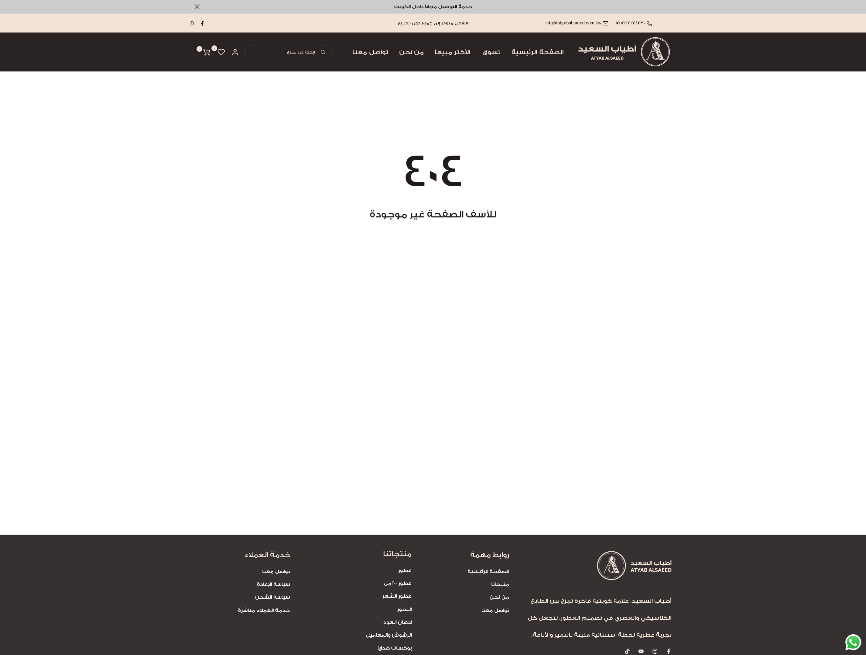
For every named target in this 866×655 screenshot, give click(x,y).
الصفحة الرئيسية (537, 52)
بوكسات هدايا (395, 648)
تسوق (491, 52)
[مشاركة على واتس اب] (192, 23)
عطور (405, 570)
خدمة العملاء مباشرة (264, 610)
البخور (404, 609)
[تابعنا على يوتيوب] (641, 651)
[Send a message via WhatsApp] (853, 642)
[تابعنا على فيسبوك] (668, 651)
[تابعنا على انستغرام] (655, 651)
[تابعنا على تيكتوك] (627, 651)
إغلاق (668, 6)
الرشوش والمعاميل (389, 635)
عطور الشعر (397, 596)
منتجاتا (500, 584)
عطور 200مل (398, 583)
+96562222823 (631, 23)
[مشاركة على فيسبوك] (202, 23)
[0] (221, 52)
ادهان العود (397, 622)
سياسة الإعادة (273, 584)
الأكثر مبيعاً (452, 52)
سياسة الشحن (272, 597)
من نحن (411, 52)
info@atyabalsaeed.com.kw (573, 23)
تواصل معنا (370, 52)
